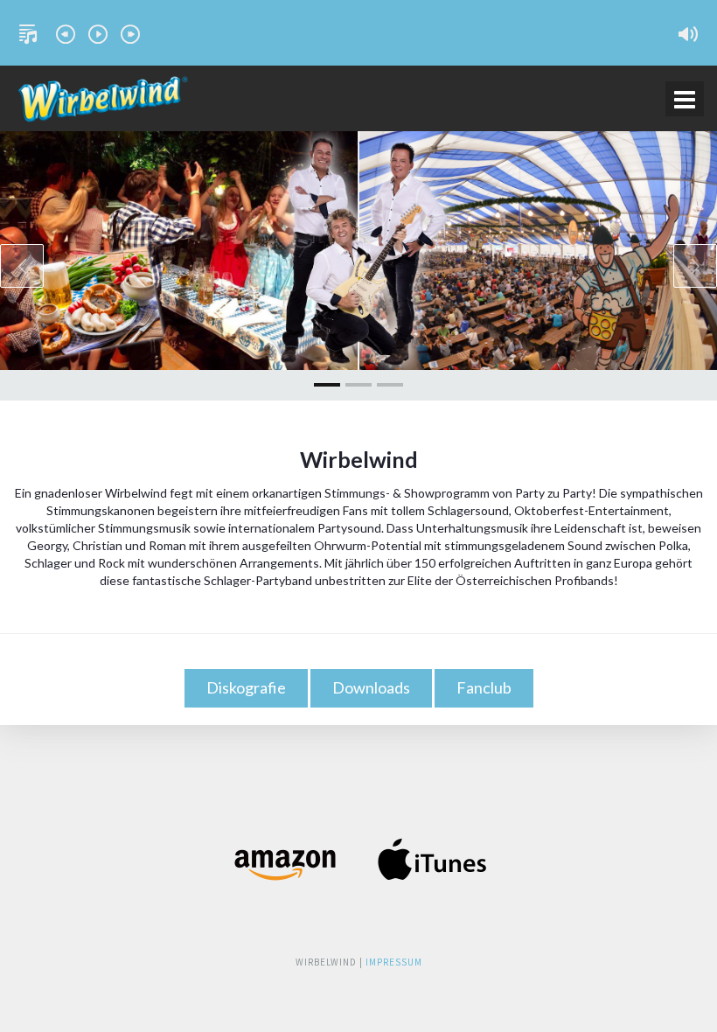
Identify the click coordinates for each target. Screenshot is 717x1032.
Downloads (371, 687)
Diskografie (246, 687)
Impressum (393, 962)
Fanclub (484, 687)
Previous (22, 266)
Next (695, 266)
